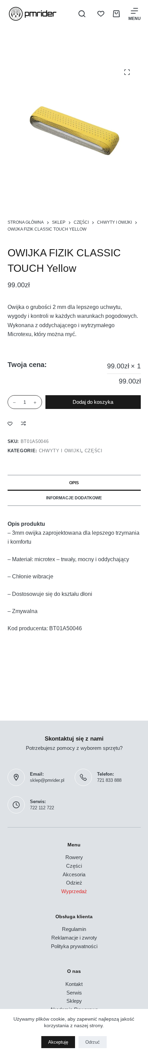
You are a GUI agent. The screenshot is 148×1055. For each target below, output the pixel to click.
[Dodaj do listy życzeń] (10, 423)
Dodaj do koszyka (93, 402)
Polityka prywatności (74, 946)
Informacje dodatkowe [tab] (74, 498)
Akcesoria (74, 874)
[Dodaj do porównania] (23, 423)
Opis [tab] (74, 482)
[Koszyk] (116, 13)
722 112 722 (42, 807)
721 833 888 (109, 780)
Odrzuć (92, 1042)
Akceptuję (58, 1042)
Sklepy (74, 1001)
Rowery (74, 857)
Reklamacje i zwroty (74, 938)
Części (94, 450)
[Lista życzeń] (100, 13)
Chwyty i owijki (60, 450)
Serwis (74, 993)
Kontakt (74, 984)
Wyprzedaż (74, 891)
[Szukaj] (81, 13)
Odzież (74, 883)
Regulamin (74, 929)
